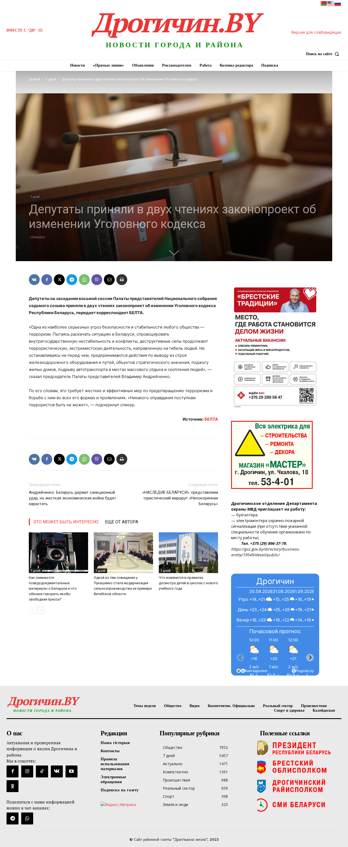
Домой (34, 79)
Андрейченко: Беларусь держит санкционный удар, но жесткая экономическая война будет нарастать (72, 498)
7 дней (50, 79)
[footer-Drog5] (299, 786)
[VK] (34, 279)
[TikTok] (42, 771)
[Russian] (337, 3)
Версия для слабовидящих (316, 32)
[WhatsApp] (84, 279)
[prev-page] (32, 610)
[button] (323, 54)
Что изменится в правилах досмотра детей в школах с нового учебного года (188, 583)
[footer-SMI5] (299, 805)
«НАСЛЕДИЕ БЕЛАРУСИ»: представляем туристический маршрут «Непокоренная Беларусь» (180, 498)
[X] (59, 279)
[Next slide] (310, 657)
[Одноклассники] (12, 786)
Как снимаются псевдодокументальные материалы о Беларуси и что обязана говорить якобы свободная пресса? (53, 588)
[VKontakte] (57, 771)
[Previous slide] (240, 657)
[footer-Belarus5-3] (299, 748)
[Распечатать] (121, 279)
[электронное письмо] (109, 279)
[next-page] (41, 610)
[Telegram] (71, 279)
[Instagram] (27, 771)
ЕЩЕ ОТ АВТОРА (121, 521)
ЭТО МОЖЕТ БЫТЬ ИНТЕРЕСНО (65, 521)
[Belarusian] (323, 3)
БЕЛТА (211, 419)
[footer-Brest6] (299, 767)
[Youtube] (71, 771)
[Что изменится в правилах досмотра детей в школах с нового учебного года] (188, 552)
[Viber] (96, 279)
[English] (330, 3)
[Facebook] (46, 279)
